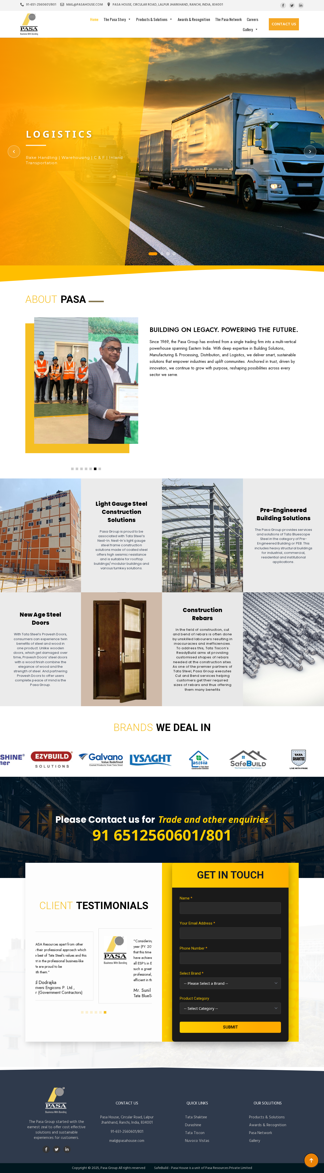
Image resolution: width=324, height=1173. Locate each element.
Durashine (193, 1125)
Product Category (194, 998)
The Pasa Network (228, 19)
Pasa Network (260, 1133)
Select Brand (192, 973)
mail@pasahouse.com (126, 1141)
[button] (72, 469)
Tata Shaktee (196, 1117)
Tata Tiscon (195, 1133)
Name (186, 898)
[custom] (283, 5)
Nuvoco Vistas (197, 1141)
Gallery (248, 29)
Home (94, 19)
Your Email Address (197, 923)
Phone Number (193, 948)
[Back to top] (311, 1160)
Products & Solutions (151, 19)
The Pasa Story (115, 19)
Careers (252, 19)
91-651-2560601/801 (127, 1132)
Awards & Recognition (194, 19)
